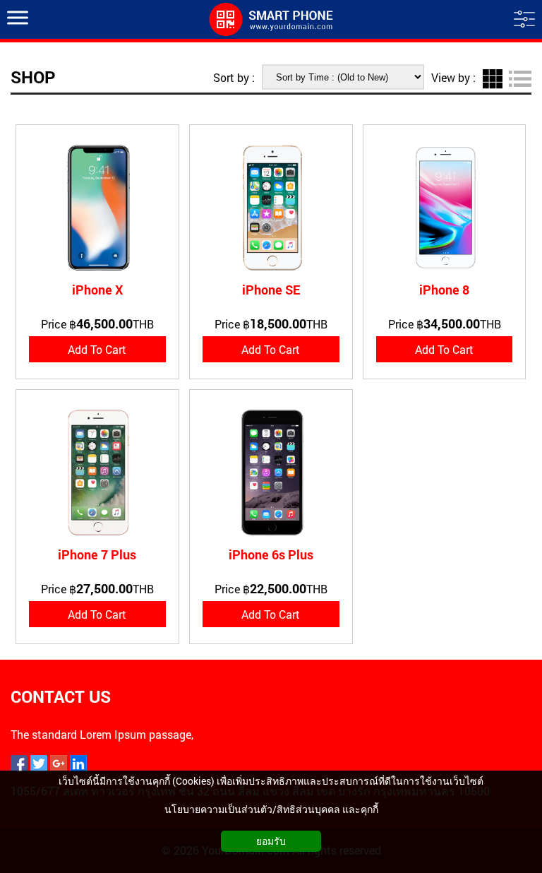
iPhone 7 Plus (97, 554)
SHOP (33, 77)
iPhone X (97, 289)
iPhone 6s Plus (271, 554)
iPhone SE (271, 289)
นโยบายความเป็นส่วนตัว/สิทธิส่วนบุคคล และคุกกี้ (271, 809)
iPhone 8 (444, 289)
